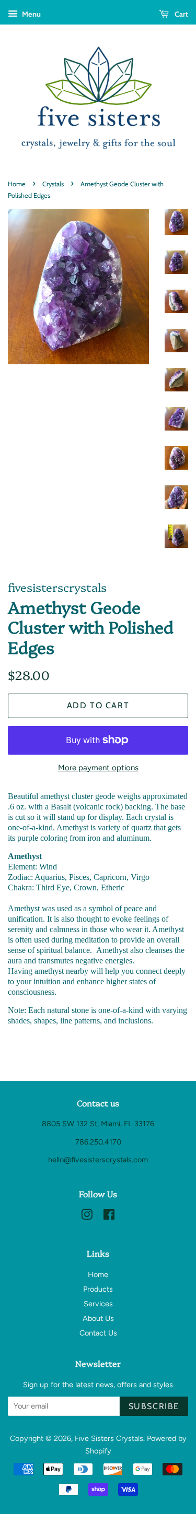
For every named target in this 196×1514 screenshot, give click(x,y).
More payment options (98, 767)
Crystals (53, 184)
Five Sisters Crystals (109, 1438)
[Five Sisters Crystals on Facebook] (109, 1216)
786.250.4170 (98, 1142)
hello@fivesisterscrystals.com (98, 1159)
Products (98, 1289)
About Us (98, 1318)
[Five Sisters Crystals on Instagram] (87, 1216)
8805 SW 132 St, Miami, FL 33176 (98, 1123)
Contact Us (98, 1333)
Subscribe (154, 1406)
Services (98, 1303)
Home (17, 184)
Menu (30, 14)
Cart (180, 14)
